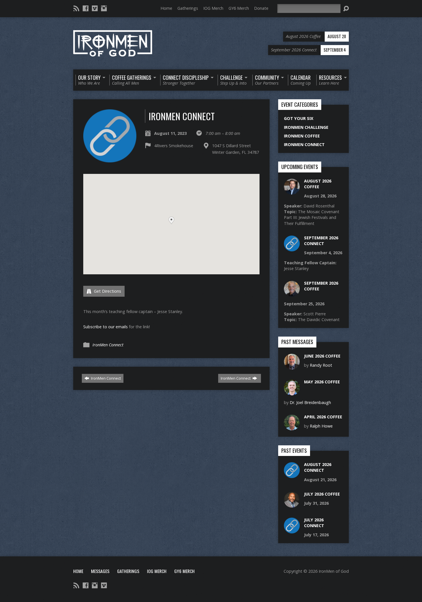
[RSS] (76, 8)
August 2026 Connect (317, 467)
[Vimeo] (95, 8)
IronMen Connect (107, 344)
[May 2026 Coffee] (292, 392)
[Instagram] (104, 8)
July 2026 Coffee (322, 494)
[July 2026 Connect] (292, 530)
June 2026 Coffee (322, 356)
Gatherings (187, 8)
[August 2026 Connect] (292, 475)
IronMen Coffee (302, 136)
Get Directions (107, 291)
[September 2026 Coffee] (292, 293)
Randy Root (321, 365)
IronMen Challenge (306, 127)
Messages (100, 571)
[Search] (346, 8)
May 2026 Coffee (322, 381)
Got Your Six (298, 118)
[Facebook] (85, 8)
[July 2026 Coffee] (292, 504)
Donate (261, 8)
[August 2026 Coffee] (292, 191)
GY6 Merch (239, 8)
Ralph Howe (321, 426)
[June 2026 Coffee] (292, 366)
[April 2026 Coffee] (292, 427)
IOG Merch (213, 8)
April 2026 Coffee (323, 417)
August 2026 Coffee (317, 183)
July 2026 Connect (314, 522)
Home (166, 8)
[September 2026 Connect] (292, 248)
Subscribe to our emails (105, 326)
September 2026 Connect (321, 240)
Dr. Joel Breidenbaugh (310, 402)
